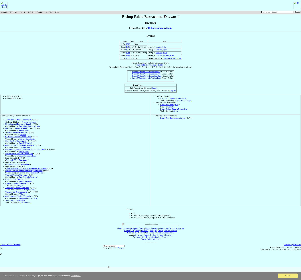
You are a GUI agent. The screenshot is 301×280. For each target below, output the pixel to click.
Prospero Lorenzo (17, 164)
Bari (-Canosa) (29, 190)
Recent (146, 235)
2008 (128, 58)
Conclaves (146, 237)
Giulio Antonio (18, 196)
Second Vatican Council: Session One (146, 72)
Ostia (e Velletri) (26, 147)
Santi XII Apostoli (25, 143)
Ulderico (16, 175)
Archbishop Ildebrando (173, 98)
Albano (22, 194)
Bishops (4, 12)
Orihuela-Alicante (156, 28)
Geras (175, 111)
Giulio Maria (19, 145)
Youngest (153, 231)
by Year (160, 235)
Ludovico (16, 183)
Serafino (16, 133)
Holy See (31, 12)
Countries (126, 229)
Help (57, 12)
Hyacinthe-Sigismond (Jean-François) (25, 149)
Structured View (168, 233)
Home (119, 229)
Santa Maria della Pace (27, 156)
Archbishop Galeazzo (17, 188)
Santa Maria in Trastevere (28, 177)
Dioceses (13, 12)
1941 (128, 47)
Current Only (143, 233)
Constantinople (25, 203)
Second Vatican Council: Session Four (146, 78)
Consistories (155, 237)
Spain (169, 28)
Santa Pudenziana (25, 181)
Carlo (15, 141)
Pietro (18, 124)
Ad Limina (137, 237)
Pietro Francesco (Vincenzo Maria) (26, 169)
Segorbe (157, 47)
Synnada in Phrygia (184, 100)
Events (22, 12)
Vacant (158, 233)
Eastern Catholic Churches (150, 239)
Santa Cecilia (24, 130)
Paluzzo (23, 171)
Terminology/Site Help (292, 245)
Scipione (15, 200)
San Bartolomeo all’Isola (28, 198)
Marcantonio (19, 154)
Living (137, 231)
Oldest (160, 231)
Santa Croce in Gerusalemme (29, 126)
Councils (165, 237)
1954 (128, 50)
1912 (128, 44)
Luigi (14, 179)
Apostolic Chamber (38, 173)
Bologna (19, 186)
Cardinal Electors (170, 231)
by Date (153, 235)
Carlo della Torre (16, 160)
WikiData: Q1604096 (157, 65)
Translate (121, 248)
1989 (128, 55)
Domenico (16, 128)
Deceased (144, 231)
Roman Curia (164, 229)
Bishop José (169, 105)
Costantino (18, 137)
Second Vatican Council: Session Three (147, 76)
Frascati (23, 135)
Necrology (168, 235)
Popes (147, 229)
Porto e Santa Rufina (27, 139)
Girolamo (16, 192)
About (10, 245)
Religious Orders (137, 229)
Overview (139, 235)
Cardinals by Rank (177, 229)
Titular (151, 233)
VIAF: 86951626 (142, 65)
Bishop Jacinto (173, 109)
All (132, 231)
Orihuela (159, 50)
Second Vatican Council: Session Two (146, 74)
